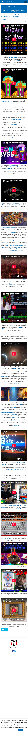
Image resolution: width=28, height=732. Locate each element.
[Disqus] (14, 673)
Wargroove (17, 247)
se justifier (5, 381)
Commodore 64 (15, 324)
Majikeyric (19, 327)
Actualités (17, 18)
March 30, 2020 (14, 124)
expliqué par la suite (14, 417)
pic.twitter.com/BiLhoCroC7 (17, 119)
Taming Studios (12, 505)
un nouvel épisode (13, 414)
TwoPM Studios (16, 208)
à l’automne (12, 165)
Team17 (17, 170)
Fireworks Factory (12, 57)
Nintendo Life (16, 175)
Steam (19, 166)
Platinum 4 (16, 368)
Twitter (20, 404)
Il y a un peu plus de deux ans (8, 227)
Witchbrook (12, 232)
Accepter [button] (20, 729)
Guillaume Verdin (5, 18)
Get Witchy (4, 328)
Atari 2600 (16, 60)
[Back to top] (25, 729)
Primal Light (23, 279)
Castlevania (20, 462)
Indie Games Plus (16, 288)
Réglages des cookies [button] (11, 729)
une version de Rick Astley (15, 469)
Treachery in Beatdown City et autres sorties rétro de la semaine (14, 7)
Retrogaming (3, 19)
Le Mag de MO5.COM (6, 1)
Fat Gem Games (20, 283)
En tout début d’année (7, 279)
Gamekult (12, 250)
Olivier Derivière (21, 505)
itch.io (18, 203)
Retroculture (21, 18)
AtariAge (24, 64)
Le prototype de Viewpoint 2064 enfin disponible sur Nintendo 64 (14, 11)
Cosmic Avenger (5, 101)
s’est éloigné (13, 240)
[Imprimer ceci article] (25, 21)
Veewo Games (8, 168)
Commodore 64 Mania (6, 538)
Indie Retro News (16, 332)
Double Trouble (13, 248)
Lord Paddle (19, 623)
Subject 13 (3, 507)
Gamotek (17, 56)
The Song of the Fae (6, 204)
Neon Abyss (12, 166)
